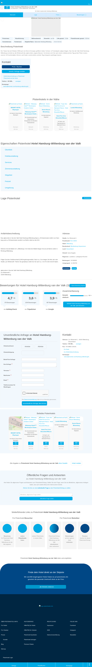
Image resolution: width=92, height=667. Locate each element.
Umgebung (9, 188)
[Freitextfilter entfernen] (84, 2)
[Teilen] (85, 664)
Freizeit (7, 181)
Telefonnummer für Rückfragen (9, 386)
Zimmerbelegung (9, 352)
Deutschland (69, 249)
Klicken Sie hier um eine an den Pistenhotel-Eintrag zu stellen (47, 488)
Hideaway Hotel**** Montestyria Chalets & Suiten (31, 113)
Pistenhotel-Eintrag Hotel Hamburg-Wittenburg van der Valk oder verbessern (54, 541)
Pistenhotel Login (8, 657)
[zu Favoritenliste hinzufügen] (2, 19)
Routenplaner (87, 198)
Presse (3, 635)
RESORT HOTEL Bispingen (16, 108)
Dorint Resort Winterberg (46, 110)
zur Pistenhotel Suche (2, 7)
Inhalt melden (76, 463)
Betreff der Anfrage (9, 359)
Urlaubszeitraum (9, 346)
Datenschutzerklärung (30, 399)
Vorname (6, 370)
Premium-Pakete (29, 644)
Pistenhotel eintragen (30, 639)
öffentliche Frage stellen (47, 498)
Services (8, 162)
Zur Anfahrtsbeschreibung (71, 352)
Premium (88, 101)
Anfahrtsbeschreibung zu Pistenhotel (13, 76)
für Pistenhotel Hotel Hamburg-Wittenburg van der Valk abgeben (7, 540)
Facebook (73, 625)
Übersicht (12, 15)
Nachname (7, 375)
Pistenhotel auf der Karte (10, 78)
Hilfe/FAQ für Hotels (29, 625)
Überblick (8, 150)
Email (5, 380)
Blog (2, 644)
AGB (48, 630)
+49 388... (10, 81)
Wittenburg (69, 243)
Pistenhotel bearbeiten (30, 635)
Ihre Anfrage (7, 364)
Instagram (73, 630)
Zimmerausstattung (12, 169)
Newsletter (73, 635)
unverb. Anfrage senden (16, 71)
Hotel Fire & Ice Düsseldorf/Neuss (61, 117)
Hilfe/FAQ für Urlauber (30, 630)
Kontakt (74, 268)
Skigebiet (8, 175)
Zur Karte (66, 349)
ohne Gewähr (63, 463)
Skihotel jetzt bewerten (78, 304)
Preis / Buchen (17, 67)
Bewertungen (81, 15)
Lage (35, 15)
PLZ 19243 (73, 241)
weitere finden (22, 538)
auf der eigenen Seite (69, 539)
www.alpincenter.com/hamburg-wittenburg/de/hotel (16, 86)
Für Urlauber (4, 630)
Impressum (50, 625)
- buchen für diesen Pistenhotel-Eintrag (84, 538)
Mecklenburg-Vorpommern (78, 246)
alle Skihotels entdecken (46, 587)
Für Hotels (4, 625)
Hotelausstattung (11, 156)
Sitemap (3, 649)
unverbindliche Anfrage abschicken (34, 403)
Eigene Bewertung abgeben (78, 285)
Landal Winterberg (76, 107)
